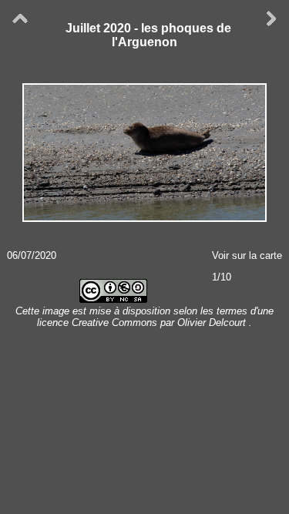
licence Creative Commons (98, 322)
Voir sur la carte (247, 255)
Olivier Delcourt (211, 322)
